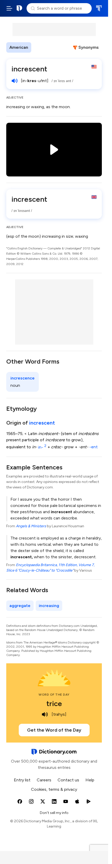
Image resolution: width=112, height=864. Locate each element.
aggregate (19, 605)
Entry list (22, 779)
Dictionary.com (19, 8)
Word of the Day (54, 694)
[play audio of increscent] (14, 81)
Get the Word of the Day (54, 730)
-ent (93, 447)
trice (54, 703)
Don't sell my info (54, 813)
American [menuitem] (18, 47)
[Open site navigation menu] (9, 8)
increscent (42, 423)
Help (89, 779)
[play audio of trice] (45, 714)
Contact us (68, 779)
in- (42, 447)
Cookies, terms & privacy (54, 789)
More (40, 47)
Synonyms (88, 47)
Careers (44, 779)
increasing (49, 605)
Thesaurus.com (99, 8)
